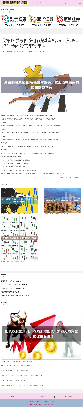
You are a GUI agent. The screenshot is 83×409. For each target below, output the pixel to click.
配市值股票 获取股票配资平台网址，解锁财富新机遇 (15, 370)
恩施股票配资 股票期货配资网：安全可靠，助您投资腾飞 (16, 365)
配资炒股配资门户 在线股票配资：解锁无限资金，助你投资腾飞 (18, 361)
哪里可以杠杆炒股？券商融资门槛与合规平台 (14, 285)
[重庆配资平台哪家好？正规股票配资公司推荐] (19, 238)
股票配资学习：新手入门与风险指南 (11, 281)
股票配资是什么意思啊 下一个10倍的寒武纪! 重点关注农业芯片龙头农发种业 (21, 375)
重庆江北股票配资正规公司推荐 (10, 292)
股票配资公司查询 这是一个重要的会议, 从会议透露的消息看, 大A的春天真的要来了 (23, 385)
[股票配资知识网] (15, 2)
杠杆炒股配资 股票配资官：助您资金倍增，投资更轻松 (15, 380)
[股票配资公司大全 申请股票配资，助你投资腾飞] (62, 200)
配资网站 (13, 397)
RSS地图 (46, 401)
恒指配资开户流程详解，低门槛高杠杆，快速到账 (15, 295)
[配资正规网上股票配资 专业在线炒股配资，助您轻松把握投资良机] (19, 200)
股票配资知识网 (41, 397)
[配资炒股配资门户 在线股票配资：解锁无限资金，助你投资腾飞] (41, 333)
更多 (79, 9)
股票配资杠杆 (68, 397)
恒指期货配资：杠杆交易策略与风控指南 (12, 288)
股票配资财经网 (45, 404)
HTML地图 (51, 401)
